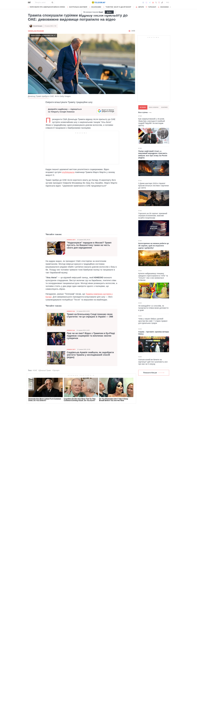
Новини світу (71, 239)
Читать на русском (36, 31)
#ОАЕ (35, 370)
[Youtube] (153, 2)
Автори (141, 7)
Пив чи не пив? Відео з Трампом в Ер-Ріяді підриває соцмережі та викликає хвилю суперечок (91, 335)
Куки (101, 12)
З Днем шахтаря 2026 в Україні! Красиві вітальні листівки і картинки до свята (153, 185)
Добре (109, 12)
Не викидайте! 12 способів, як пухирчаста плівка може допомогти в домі (153, 308)
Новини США (71, 311)
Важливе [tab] (164, 107)
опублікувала (68, 172)
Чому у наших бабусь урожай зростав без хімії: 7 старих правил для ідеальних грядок (152, 321)
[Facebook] (143, 2)
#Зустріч (55, 370)
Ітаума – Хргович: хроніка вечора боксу (153, 333)
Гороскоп (152, 7)
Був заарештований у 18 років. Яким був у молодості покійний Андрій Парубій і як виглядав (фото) (151, 122)
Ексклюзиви (96, 7)
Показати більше (150, 373)
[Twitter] (156, 2)
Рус (167, 2)
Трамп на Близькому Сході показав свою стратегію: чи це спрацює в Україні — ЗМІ (90, 315)
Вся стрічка (143, 112)
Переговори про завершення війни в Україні (47, 7)
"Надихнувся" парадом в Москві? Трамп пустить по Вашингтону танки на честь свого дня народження (89, 245)
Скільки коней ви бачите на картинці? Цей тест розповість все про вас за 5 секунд (153, 362)
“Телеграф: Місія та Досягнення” (118, 7)
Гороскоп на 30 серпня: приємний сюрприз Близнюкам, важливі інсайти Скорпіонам (152, 215)
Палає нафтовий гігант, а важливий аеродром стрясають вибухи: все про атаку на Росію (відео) (152, 154)
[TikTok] (162, 2)
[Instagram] (158, 2)
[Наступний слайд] (170, 7)
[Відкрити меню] (29, 2)
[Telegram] (149, 2)
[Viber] (146, 2)
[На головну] (98, 2)
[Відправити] (52, 2)
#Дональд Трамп (44, 370)
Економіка (164, 7)
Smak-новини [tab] (153, 107)
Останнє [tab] (143, 107)
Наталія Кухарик (37, 26)
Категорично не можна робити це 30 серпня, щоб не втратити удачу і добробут (153, 245)
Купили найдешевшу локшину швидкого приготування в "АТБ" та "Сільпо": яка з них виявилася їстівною (153, 276)
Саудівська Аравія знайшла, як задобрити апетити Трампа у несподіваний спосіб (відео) (90, 355)
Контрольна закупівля (78, 7)
